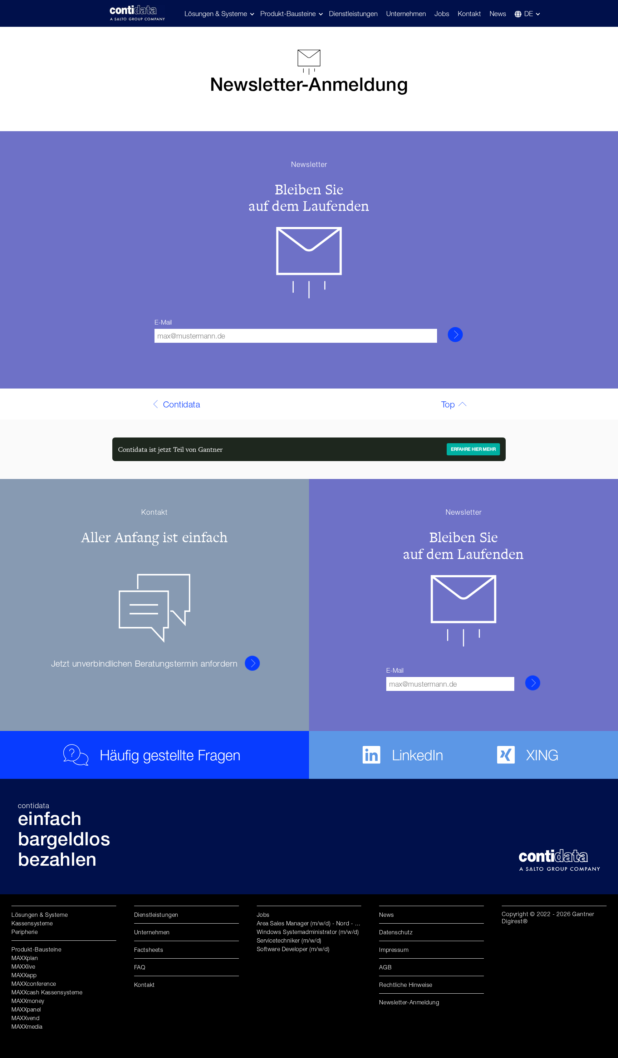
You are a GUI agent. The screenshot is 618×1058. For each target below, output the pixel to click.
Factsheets (148, 949)
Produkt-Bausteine (288, 14)
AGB (385, 967)
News (498, 14)
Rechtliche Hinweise (405, 985)
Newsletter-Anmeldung (409, 1002)
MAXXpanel (26, 1009)
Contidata (181, 404)
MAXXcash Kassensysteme (46, 992)
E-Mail (163, 322)
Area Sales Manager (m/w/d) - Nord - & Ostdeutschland (329, 923)
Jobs (442, 14)
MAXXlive (23, 966)
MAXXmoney (27, 1001)
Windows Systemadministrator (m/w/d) (308, 932)
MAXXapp (24, 975)
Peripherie (24, 932)
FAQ (140, 967)
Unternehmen (406, 14)
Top (448, 404)
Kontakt (469, 14)
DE (528, 14)
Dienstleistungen (353, 14)
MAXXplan (24, 958)
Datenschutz (395, 932)
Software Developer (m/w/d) (293, 949)
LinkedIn (417, 754)
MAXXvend (25, 1018)
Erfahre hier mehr (473, 450)
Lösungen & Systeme (39, 914)
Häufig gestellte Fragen (170, 754)
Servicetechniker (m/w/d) (289, 940)
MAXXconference (33, 983)
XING (542, 754)
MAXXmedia (27, 1026)
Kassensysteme (32, 923)
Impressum (393, 949)
